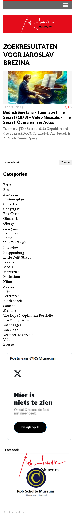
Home (7, 238)
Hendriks (10, 233)
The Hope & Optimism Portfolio (28, 315)
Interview (11, 248)
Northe (8, 286)
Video (7, 340)
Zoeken (65, 162)
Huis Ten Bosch (15, 243)
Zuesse (8, 344)
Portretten (11, 296)
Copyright (11, 209)
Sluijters (10, 311)
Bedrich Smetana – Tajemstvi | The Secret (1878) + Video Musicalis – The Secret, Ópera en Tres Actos (37, 117)
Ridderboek (12, 301)
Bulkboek (10, 194)
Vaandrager (12, 325)
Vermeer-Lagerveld (18, 335)
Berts (7, 185)
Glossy (8, 223)
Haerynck (10, 228)
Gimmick (10, 219)
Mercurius (11, 272)
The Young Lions (16, 320)
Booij (7, 190)
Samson (9, 306)
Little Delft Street (17, 257)
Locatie (9, 262)
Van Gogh (10, 330)
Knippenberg (13, 253)
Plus (6, 291)
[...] (40, 138)
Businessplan (13, 199)
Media (8, 267)
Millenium (11, 277)
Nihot (7, 282)
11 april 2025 (13, 107)
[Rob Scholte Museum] (37, 24)
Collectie (10, 204)
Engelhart (11, 214)
